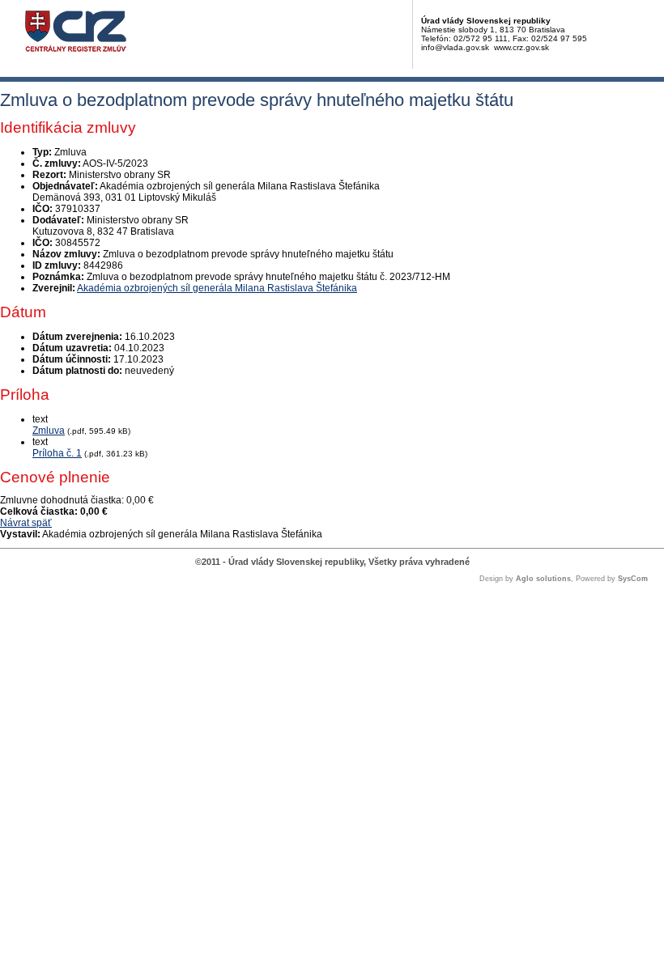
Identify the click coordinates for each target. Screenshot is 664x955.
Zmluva (48, 430)
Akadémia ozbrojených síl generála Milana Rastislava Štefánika (217, 288)
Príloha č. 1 (57, 453)
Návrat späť (26, 522)
